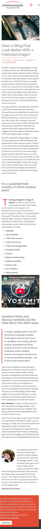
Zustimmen (6, 523)
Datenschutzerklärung (9, 518)
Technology (7, 60)
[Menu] (31, 5)
